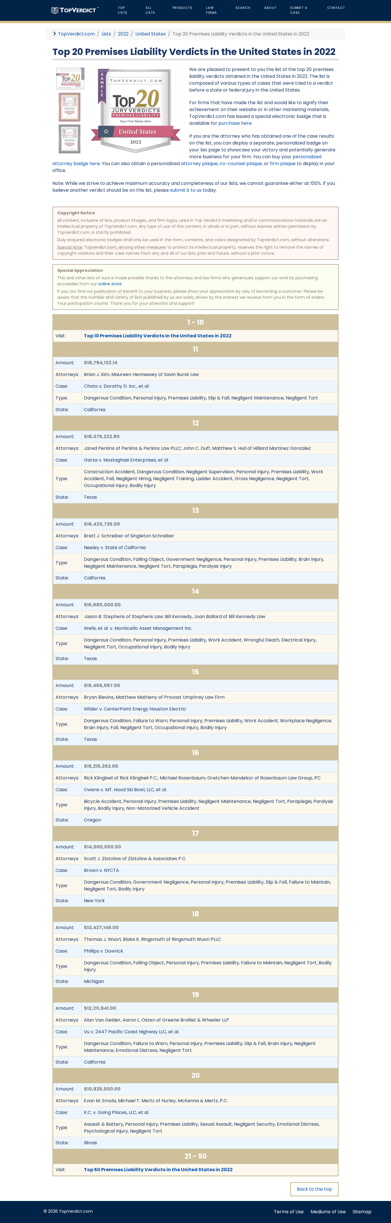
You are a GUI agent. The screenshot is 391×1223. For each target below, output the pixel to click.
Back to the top (314, 1189)
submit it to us (186, 190)
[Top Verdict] (75, 10)
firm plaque (283, 163)
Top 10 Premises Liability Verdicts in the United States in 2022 (158, 336)
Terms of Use (289, 1211)
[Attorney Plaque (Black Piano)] (69, 138)
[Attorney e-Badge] (70, 78)
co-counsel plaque (241, 163)
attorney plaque (199, 163)
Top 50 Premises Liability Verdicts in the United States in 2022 (158, 1169)
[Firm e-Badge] (135, 110)
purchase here (235, 123)
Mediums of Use (328, 1211)
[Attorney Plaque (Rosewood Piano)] (69, 107)
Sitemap (362, 1211)
